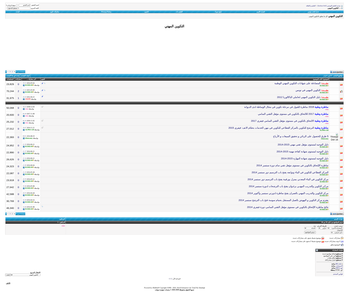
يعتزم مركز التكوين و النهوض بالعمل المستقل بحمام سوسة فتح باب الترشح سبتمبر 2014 (283, 200)
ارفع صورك (218, 12)
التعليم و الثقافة (310, 6)
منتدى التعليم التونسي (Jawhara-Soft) (328, 6)
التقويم (146, 12)
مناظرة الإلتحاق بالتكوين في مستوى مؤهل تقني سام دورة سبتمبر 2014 (292, 165)
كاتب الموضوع (317, 79)
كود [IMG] (339, 268)
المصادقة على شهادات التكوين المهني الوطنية (297, 83)
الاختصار (340, 230)
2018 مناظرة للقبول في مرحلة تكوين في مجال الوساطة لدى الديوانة (279, 107)
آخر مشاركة (32, 79)
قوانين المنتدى (338, 274)
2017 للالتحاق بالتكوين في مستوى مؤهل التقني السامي (286, 114)
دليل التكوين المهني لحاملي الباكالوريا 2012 (298, 97)
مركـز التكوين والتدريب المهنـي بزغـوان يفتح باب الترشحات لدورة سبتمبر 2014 (288, 186)
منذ (315, 226)
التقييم (43, 79)
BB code (338, 264)
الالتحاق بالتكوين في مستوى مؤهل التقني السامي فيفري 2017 (282, 120)
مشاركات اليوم (54, 12)
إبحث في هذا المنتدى (12, 75)
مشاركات (18, 79)
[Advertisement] (174, 49)
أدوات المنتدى (25, 75)
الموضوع (326, 79)
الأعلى (8, 283)
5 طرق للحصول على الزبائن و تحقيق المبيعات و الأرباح (300, 136)
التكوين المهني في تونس (308, 90)
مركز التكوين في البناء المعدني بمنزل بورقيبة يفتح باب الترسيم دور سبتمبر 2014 (288, 179)
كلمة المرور (35, 8)
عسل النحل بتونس (313, 12)
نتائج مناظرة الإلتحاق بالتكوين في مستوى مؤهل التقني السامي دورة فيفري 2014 (287, 207)
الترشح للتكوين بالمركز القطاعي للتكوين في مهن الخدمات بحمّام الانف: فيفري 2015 (271, 127)
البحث (17, 12)
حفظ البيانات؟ (11, 5)
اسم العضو (35, 5)
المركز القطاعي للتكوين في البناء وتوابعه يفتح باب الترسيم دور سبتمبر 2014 (290, 172)
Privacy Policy (106, 12)
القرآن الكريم (261, 12)
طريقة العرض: (322, 226)
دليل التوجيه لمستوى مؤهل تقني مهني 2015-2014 (303, 144)
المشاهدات (10, 79)
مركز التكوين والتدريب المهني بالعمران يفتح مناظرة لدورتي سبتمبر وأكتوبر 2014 (287, 193)
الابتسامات (339, 266)
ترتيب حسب (338, 226)
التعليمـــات (179, 12)
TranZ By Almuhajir (198, 288)
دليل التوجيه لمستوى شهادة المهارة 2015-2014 (304, 158)
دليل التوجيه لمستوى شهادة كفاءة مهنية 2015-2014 (302, 151)
